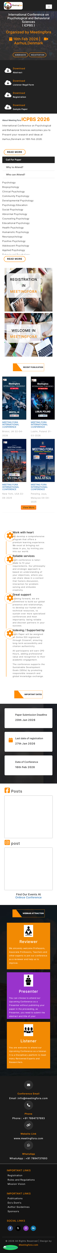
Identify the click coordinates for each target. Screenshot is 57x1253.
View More (28, 507)
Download (19, 68)
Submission (20, 55)
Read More (14, 152)
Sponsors (13, 1211)
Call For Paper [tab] (13, 159)
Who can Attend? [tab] (15, 174)
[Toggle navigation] (49, 7)
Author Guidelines (19, 1207)
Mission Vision (16, 1184)
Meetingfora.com (28, 1245)
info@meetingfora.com (33, 1098)
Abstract (17, 72)
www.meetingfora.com (28, 1138)
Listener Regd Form (23, 85)
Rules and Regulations (21, 1179)
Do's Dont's (14, 1202)
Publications (15, 1198)
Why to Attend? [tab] (14, 167)
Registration (37, 55)
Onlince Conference (28, 897)
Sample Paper (20, 109)
